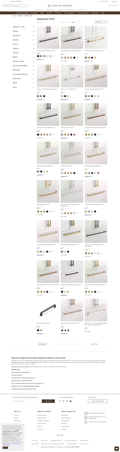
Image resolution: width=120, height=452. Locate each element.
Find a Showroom (104, 1)
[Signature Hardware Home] (60, 5)
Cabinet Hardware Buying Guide (20, 372)
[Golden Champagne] (71, 57)
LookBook (64, 429)
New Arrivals (64, 415)
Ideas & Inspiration (66, 418)
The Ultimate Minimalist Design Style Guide (23, 389)
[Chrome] (50, 56)
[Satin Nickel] (62, 57)
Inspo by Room (65, 426)
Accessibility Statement (56, 440)
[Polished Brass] (95, 96)
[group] (16, 1)
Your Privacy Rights (71, 444)
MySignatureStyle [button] (70, 10)
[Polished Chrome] (98, 134)
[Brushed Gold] (65, 57)
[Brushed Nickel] (44, 171)
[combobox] (15, 6)
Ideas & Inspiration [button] (50, 10)
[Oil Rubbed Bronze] (74, 134)
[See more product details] (53, 56)
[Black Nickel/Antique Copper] (62, 330)
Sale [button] (102, 13)
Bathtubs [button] (34, 13)
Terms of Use (34, 440)
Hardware (20, 15)
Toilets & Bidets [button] (69, 13)
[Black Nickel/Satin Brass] (68, 330)
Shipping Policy (41, 418)
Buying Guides (65, 420)
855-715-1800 (75, 447)
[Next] (28, 1)
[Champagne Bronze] (68, 57)
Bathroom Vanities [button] (22, 13)
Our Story (16, 415)
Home (14, 15)
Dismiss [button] (5, 447)
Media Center (17, 420)
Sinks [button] (42, 13)
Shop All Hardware (16, 375)
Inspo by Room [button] (81, 10)
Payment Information (43, 420)
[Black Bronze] (38, 330)
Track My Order (41, 423)
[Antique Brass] (41, 56)
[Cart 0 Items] (116, 5)
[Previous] (4, 1)
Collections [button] (60, 10)
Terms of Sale (44, 440)
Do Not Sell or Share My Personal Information (53, 444)
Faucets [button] (49, 13)
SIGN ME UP (48, 401)
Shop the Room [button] (39, 10)
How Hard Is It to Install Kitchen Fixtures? (23, 378)
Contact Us (40, 429)
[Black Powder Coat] (92, 173)
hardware (33, 362)
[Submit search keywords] (4, 5)
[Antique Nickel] (41, 96)
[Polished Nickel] (62, 96)
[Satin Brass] (95, 57)
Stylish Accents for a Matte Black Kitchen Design (25, 386)
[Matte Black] (38, 56)
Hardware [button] (95, 13)
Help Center (114, 1)
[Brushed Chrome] (47, 56)
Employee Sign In (84, 440)
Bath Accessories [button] (83, 13)
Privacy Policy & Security (71, 440)
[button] (23, 424)
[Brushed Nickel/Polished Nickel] (65, 291)
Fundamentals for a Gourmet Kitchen (22, 380)
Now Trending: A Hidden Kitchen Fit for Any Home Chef (27, 383)
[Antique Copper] (44, 56)
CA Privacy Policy (84, 444)
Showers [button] (58, 13)
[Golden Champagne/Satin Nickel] (50, 134)
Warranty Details (42, 415)
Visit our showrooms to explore (20, 366)
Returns (39, 426)
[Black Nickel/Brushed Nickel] (65, 330)
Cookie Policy (35, 444)
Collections (64, 423)
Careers (16, 418)
